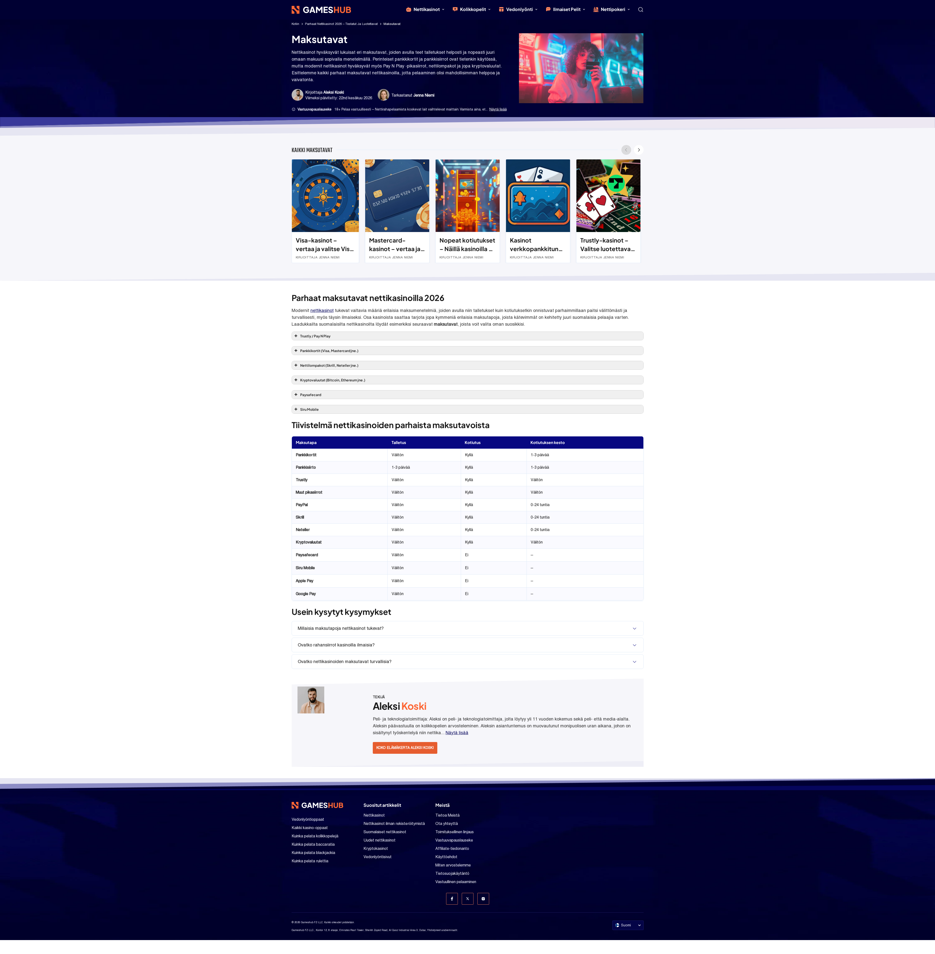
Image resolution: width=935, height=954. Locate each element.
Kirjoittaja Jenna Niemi (318, 257)
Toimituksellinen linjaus (454, 832)
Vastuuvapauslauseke (454, 840)
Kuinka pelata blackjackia (313, 852)
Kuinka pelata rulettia (310, 861)
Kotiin (295, 24)
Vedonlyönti (519, 9)
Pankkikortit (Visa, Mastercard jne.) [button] (329, 350)
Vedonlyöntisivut (377, 856)
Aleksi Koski (333, 92)
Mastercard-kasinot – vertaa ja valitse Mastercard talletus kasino (395, 244)
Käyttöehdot (446, 856)
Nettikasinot (427, 9)
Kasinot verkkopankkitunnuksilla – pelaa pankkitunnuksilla (538, 244)
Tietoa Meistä (447, 815)
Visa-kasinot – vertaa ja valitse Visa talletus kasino (324, 244)
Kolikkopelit (473, 9)
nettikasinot (322, 310)
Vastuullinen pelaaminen (455, 881)
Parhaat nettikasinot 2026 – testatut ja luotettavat (341, 24)
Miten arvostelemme (453, 865)
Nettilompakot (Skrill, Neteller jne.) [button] (329, 365)
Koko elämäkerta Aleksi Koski (405, 748)
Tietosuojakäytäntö (452, 873)
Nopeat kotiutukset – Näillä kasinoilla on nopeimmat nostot (468, 244)
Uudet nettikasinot (379, 840)
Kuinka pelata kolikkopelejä (315, 836)
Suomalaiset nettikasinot (384, 832)
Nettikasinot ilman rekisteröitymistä (394, 823)
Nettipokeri (613, 9)
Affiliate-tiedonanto (452, 848)
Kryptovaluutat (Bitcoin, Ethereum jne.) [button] (332, 380)
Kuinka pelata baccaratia (313, 844)
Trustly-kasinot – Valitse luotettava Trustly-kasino (605, 244)
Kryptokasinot (375, 848)
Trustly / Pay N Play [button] (315, 336)
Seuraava (639, 150)
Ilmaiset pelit (567, 9)
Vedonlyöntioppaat (308, 819)
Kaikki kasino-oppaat (310, 827)
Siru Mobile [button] (309, 409)
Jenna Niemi (423, 95)
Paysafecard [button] (310, 394)
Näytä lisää (498, 109)
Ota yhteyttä (446, 823)
